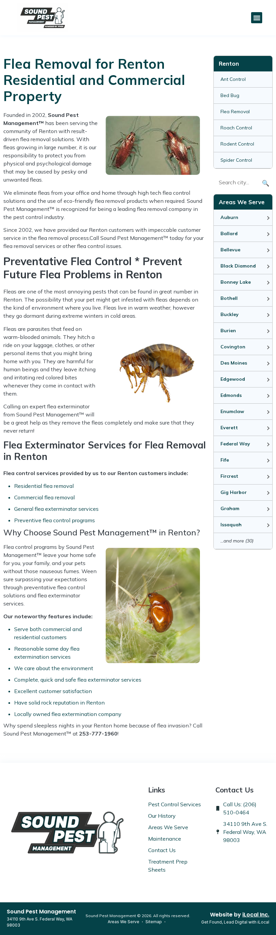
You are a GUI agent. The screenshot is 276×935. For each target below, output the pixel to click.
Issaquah (231, 525)
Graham (229, 508)
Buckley (229, 314)
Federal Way (235, 444)
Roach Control (236, 128)
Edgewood (232, 379)
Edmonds (231, 395)
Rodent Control (237, 144)
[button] (256, 17)
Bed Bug (229, 95)
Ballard (229, 233)
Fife (224, 460)
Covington (232, 347)
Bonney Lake (235, 282)
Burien (228, 331)
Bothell (229, 298)
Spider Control (236, 160)
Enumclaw (232, 411)
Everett (229, 428)
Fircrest (229, 476)
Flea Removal (235, 111)
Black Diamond (238, 266)
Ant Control (233, 79)
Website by (239, 914)
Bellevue (230, 250)
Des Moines (233, 363)
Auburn (229, 217)
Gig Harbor (233, 492)
